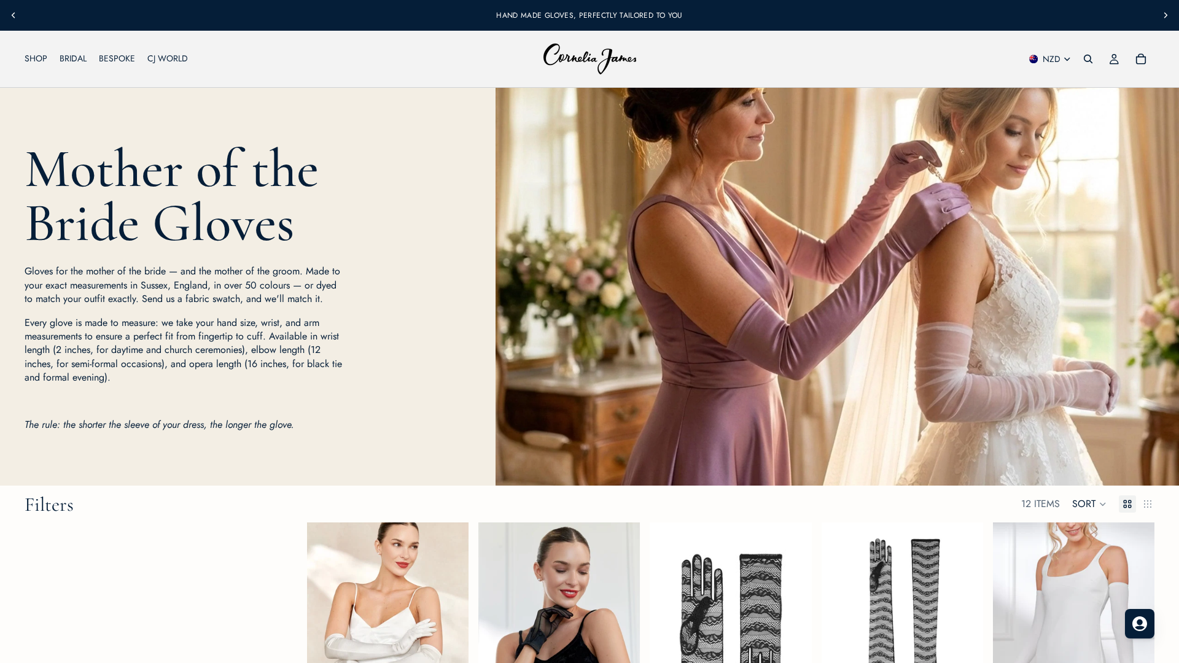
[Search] (1088, 58)
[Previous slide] (13, 15)
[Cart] (1140, 58)
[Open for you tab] (1139, 623)
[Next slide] (1165, 15)
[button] (1089, 504)
